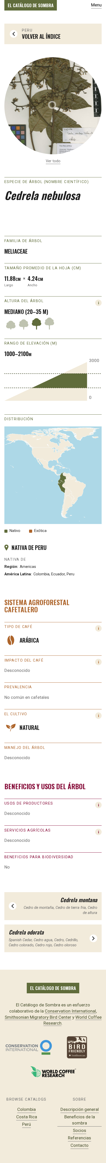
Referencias (79, 1137)
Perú (26, 1124)
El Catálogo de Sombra (31, 5)
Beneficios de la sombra (79, 1120)
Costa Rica (26, 1116)
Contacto (79, 1145)
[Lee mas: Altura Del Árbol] (98, 303)
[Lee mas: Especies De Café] (98, 628)
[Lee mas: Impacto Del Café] (98, 662)
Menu (96, 4)
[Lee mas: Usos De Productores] (98, 832)
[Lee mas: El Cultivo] (98, 715)
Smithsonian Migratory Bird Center (38, 1017)
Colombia (26, 1109)
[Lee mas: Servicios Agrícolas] (98, 805)
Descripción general (79, 1109)
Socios (79, 1130)
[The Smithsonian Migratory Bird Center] (77, 1047)
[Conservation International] (28, 1047)
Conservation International (70, 1011)
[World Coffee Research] (53, 1072)
